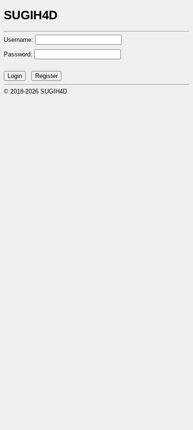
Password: (18, 54)
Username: (18, 39)
